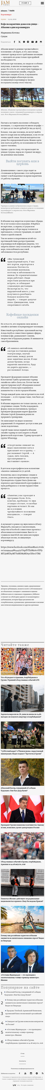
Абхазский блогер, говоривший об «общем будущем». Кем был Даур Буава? (18, 789)
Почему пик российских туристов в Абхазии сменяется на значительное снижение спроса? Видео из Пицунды (22, 938)
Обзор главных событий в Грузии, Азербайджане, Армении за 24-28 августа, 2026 (21, 863)
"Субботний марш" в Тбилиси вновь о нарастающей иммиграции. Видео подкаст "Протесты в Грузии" (22, 752)
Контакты (22, 1061)
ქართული (4, 10)
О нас (22, 1053)
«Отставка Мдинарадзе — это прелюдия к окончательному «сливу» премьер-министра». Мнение (20, 977)
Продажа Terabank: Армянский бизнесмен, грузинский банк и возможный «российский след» (23, 1014)
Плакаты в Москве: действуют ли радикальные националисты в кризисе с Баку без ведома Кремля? (22, 900)
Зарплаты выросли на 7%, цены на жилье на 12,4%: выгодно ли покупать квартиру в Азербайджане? (21, 715)
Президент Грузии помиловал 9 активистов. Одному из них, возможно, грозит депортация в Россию (22, 826)
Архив (4, 19)
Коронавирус (6, 15)
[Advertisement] (22, 624)
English (12, 10)
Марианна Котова (10, 32)
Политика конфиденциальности (22, 1068)
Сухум (4, 36)
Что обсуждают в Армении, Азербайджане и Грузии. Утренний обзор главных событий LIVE (20, 678)
